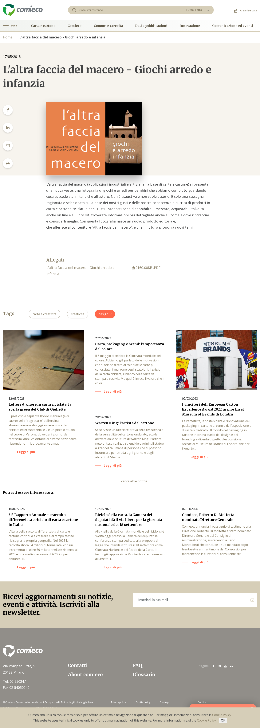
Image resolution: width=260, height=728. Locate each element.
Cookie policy (143, 702)
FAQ (137, 665)
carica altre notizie (134, 481)
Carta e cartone (43, 26)
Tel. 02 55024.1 (15, 681)
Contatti (78, 665)
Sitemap (164, 702)
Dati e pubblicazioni (151, 26)
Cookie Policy (221, 715)
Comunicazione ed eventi (232, 26)
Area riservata (248, 10)
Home (8, 37)
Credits (202, 702)
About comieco (85, 675)
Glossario (144, 675)
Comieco (74, 26)
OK (223, 720)
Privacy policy (118, 702)
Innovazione (189, 26)
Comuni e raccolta (108, 26)
